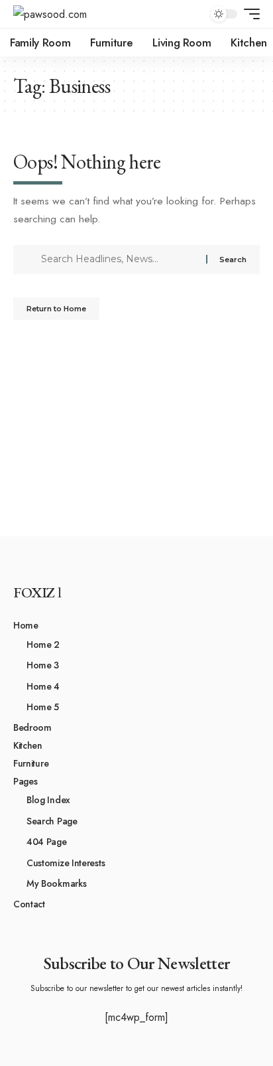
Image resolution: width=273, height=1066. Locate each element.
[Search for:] (118, 259)
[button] (248, 14)
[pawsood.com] (50, 14)
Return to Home (56, 308)
